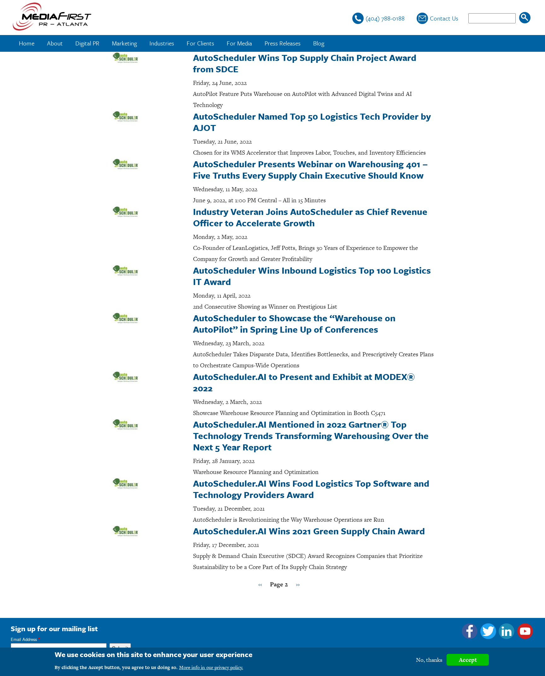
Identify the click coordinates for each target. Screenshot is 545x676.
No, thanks (429, 660)
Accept (468, 660)
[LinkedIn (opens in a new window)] (506, 637)
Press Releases (283, 43)
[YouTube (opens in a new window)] (525, 637)
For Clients (200, 43)
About (55, 43)
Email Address (24, 639)
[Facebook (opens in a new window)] (470, 637)
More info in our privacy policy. (211, 667)
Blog (318, 43)
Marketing (124, 43)
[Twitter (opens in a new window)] (488, 637)
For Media (239, 43)
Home (26, 43)
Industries (161, 43)
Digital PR (87, 43)
